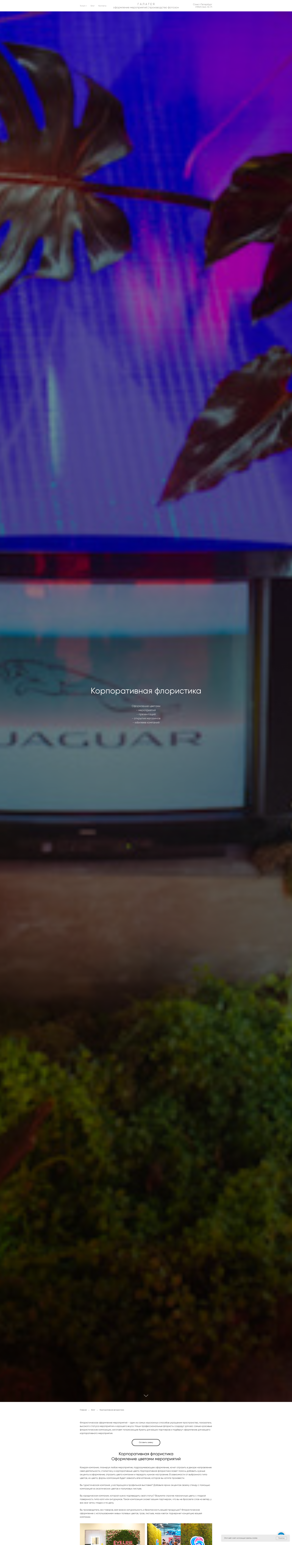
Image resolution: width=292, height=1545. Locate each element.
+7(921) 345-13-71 (203, 7)
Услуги (82, 6)
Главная (83, 1410)
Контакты (102, 6)
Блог (93, 6)
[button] (146, 1442)
